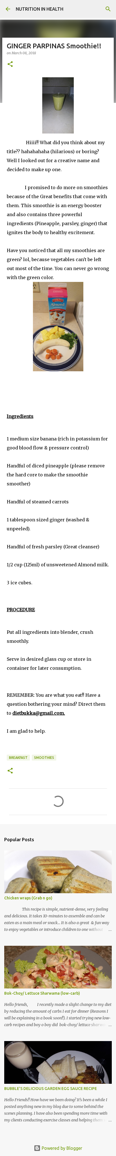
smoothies (44, 757)
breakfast (18, 757)
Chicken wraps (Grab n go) (28, 898)
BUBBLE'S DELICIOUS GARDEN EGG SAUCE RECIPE (50, 1088)
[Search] (108, 9)
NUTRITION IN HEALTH (39, 9)
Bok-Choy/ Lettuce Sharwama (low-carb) (42, 993)
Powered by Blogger (61, 1148)
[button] (10, 64)
